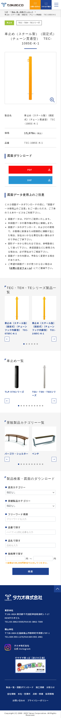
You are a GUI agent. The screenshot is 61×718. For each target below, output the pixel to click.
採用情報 (49, 693)
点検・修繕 (38, 693)
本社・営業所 (24, 693)
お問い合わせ (35, 6)
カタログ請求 (46, 6)
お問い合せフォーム (20, 268)
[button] (7, 339)
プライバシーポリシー (37, 700)
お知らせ (50, 687)
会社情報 (11, 693)
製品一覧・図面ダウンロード (22, 12)
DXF (29, 180)
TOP (6, 12)
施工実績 (40, 687)
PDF (29, 169)
